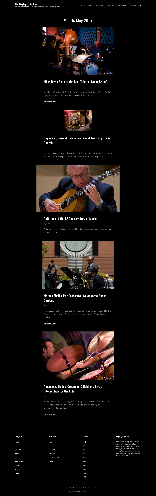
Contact (134, 5)
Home (83, 5)
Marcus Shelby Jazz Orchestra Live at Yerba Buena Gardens (75, 298)
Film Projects (86, 488)
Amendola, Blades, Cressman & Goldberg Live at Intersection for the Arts (73, 388)
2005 (84, 477)
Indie (17, 454)
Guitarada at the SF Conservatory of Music (70, 218)
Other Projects (122, 5)
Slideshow (99, 5)
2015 (84, 442)
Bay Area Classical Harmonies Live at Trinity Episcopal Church (77, 140)
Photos (17, 465)
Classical (18, 446)
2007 (84, 469)
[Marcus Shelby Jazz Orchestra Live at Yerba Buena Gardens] (78, 265)
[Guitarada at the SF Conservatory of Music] (78, 188)
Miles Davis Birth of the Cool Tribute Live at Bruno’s (76, 81)
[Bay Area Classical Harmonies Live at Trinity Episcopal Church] (78, 120)
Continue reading (50, 102)
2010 (84, 457)
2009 (84, 461)
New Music (19, 461)
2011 (84, 454)
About (90, 5)
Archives (110, 5)
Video (17, 473)
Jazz (16, 457)
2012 (84, 450)
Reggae (17, 469)
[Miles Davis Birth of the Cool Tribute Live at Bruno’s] (78, 51)
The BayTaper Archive (26, 4)
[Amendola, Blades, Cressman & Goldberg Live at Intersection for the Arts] (78, 355)
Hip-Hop (18, 450)
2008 (84, 465)
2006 (84, 473)
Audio (17, 442)
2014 (84, 446)
